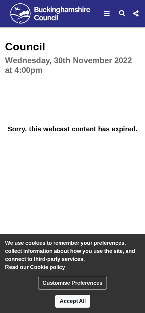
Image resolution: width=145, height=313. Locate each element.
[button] (107, 13)
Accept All (73, 301)
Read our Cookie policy (35, 267)
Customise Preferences (72, 283)
